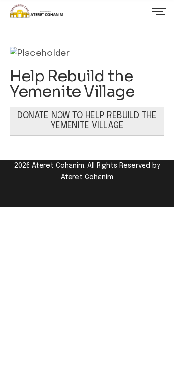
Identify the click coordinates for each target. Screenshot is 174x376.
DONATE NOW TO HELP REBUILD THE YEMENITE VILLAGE (87, 121)
